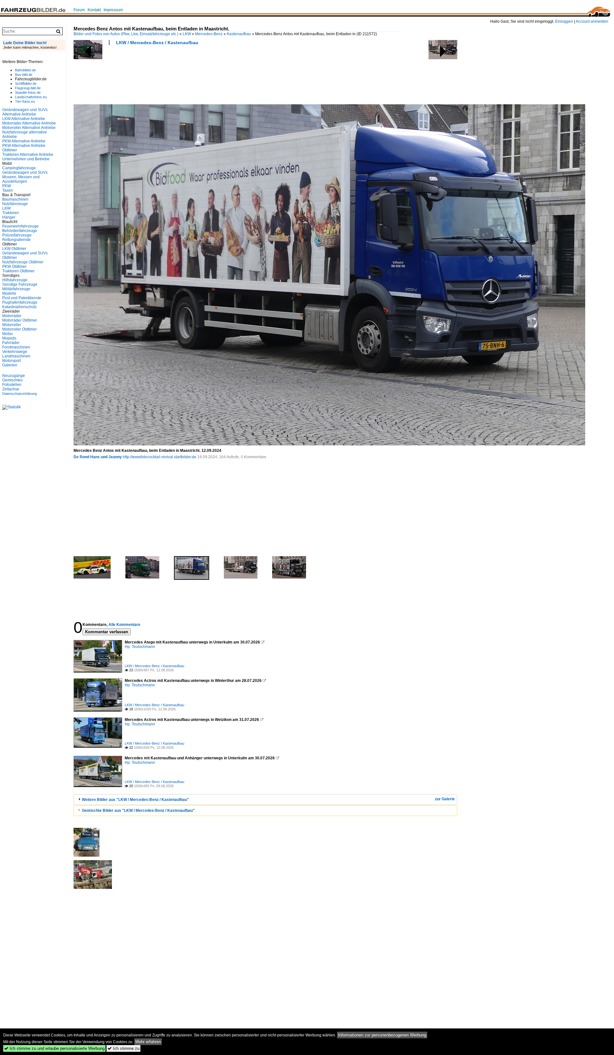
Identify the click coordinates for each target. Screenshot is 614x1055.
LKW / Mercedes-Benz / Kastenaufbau (157, 42)
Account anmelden (592, 21)
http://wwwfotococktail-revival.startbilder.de (159, 457)
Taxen (7, 190)
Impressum (113, 10)
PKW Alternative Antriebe (23, 141)
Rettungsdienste (16, 239)
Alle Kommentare (124, 624)
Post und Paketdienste (21, 298)
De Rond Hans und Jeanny (98, 457)
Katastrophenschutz (19, 307)
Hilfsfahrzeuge (15, 280)
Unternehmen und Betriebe (26, 159)
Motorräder (11, 316)
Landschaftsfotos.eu (31, 97)
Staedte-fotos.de (28, 92)
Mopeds (9, 338)
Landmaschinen (16, 356)
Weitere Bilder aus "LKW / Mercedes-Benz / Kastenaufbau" (135, 799)
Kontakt (94, 10)
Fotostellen (11, 384)
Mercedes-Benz (209, 34)
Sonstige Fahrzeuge (19, 284)
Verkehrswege (14, 351)
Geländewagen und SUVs (25, 172)
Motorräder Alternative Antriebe (29, 123)
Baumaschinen (15, 199)
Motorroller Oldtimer (19, 329)
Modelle (9, 293)
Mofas (7, 334)
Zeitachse (10, 389)
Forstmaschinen (16, 347)
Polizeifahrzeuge (17, 235)
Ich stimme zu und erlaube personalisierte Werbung (54, 1048)
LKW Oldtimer (14, 248)
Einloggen (564, 21)
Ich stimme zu (123, 1048)
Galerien (9, 365)
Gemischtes (12, 380)
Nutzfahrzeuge (15, 204)
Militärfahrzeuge (16, 289)
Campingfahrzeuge (19, 168)
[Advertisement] (190, 76)
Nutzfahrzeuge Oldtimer (22, 262)
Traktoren (10, 213)
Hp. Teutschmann (140, 646)
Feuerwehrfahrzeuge (20, 226)
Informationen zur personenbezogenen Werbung (382, 1035)
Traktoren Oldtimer (18, 271)
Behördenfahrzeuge (19, 230)
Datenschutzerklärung (19, 394)
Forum (79, 10)
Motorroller (11, 325)
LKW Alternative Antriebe (23, 118)
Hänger (8, 217)
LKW (187, 34)
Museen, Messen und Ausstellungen (21, 179)
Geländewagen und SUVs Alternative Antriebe (25, 112)
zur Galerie (445, 799)
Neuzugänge (13, 375)
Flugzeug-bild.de (28, 88)
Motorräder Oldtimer (19, 320)
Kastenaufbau (239, 34)
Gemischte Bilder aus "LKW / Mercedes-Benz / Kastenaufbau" (138, 810)
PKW (6, 186)
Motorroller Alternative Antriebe (29, 127)
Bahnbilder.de (25, 70)
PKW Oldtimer (14, 266)
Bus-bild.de (23, 74)
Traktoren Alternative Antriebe (27, 154)
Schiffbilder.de (25, 83)
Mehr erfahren (148, 1041)
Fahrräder (11, 342)
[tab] (265, 799)
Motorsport (11, 360)
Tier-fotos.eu (25, 101)
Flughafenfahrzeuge (19, 302)
